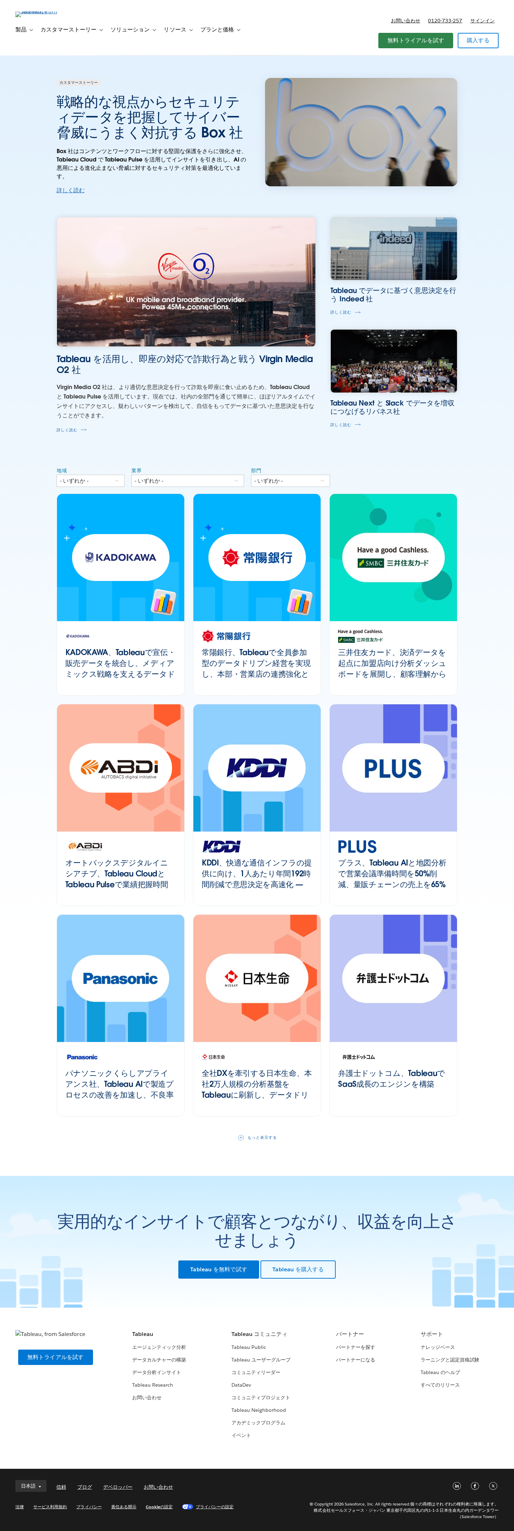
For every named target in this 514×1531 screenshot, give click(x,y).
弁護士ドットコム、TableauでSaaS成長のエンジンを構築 (391, 1078)
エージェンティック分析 (159, 1347)
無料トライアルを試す (415, 40)
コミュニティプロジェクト (260, 1397)
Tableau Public (248, 1347)
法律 (19, 1507)
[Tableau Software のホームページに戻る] (41, 11)
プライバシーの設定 (215, 1507)
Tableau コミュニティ (259, 1334)
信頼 (61, 1487)
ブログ (84, 1487)
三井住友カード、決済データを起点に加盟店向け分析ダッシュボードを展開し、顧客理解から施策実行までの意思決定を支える (392, 673)
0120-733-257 (445, 20)
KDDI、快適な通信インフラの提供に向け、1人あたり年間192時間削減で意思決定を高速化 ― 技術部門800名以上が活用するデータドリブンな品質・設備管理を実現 (257, 889)
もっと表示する (262, 1137)
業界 (136, 470)
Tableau (142, 1334)
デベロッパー (118, 1487)
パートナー (350, 1334)
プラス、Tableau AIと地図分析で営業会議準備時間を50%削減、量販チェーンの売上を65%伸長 (392, 879)
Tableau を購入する (298, 1269)
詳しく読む (71, 190)
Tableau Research (152, 1385)
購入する (478, 40)
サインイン (482, 20)
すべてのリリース (440, 1385)
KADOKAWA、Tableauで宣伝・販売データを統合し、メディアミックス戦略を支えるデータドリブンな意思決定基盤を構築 (120, 668)
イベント (241, 1435)
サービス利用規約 (50, 1507)
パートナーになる (355, 1360)
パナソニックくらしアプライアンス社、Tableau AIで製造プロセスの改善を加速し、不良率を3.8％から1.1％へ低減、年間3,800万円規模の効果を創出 (119, 1094)
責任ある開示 (123, 1507)
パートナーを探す (355, 1347)
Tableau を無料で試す (218, 1269)
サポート (432, 1334)
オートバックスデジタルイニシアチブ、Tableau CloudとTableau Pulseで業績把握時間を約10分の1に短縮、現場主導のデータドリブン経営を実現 (117, 884)
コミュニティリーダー (255, 1372)
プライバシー (88, 1507)
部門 (256, 470)
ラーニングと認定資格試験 (450, 1360)
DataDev (241, 1385)
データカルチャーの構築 (159, 1360)
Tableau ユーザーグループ (261, 1360)
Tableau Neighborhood (258, 1410)
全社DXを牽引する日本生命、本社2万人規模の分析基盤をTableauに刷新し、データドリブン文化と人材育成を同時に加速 (257, 1094)
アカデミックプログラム (258, 1422)
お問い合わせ (405, 20)
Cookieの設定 (159, 1507)
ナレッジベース (438, 1347)
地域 (62, 470)
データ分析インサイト (156, 1372)
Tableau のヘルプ (440, 1372)
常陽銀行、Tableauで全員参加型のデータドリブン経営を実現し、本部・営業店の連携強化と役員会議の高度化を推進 (256, 668)
